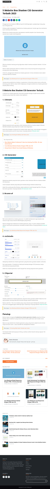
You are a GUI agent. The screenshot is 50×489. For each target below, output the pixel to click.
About (27, 462)
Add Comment (10, 361)
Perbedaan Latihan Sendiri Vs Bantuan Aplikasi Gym (21, 415)
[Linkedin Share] (11, 20)
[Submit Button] (45, 481)
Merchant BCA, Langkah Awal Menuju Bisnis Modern (21, 422)
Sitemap (27, 469)
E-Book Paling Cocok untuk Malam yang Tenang (20, 435)
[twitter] (6, 477)
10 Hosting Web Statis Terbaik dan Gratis (20, 328)
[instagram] (39, 1)
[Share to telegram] (19, 20)
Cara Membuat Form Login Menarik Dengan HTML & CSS (24, 78)
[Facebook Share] (4, 20)
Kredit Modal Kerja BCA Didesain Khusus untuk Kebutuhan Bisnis (23, 429)
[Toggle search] (44, 1)
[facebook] (37, 1)
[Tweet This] (6, 20)
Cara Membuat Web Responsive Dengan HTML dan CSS (23, 230)
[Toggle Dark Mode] (42, 2)
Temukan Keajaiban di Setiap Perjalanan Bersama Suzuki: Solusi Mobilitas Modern (27, 442)
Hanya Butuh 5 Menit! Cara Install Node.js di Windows (19, 148)
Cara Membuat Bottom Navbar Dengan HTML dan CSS (19, 146)
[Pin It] (9, 20)
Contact (27, 463)
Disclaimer (28, 467)
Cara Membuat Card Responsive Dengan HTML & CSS (35, 401)
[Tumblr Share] (14, 20)
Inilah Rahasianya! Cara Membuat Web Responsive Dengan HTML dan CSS (36, 382)
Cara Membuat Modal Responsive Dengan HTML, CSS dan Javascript (13, 381)
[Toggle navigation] (46, 2)
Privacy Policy (29, 465)
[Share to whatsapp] (17, 20)
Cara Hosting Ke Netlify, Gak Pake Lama (19, 134)
